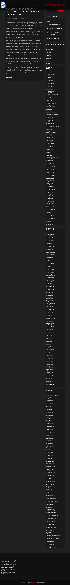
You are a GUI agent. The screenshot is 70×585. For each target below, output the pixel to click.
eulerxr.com (48, 486)
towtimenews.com (50, 117)
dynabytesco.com (50, 460)
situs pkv (2, 561)
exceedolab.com (49, 457)
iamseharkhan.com (50, 91)
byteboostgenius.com (50, 318)
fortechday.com (49, 546)
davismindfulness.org (50, 543)
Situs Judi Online (62, 5)
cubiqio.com (48, 464)
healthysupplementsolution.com (53, 157)
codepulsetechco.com (50, 265)
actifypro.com (49, 441)
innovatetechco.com (50, 180)
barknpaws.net (49, 98)
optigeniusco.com (50, 426)
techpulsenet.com (50, 291)
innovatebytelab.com (50, 254)
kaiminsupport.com (50, 82)
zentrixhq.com (49, 341)
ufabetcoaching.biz (50, 541)
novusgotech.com (50, 349)
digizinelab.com (49, 295)
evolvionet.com (49, 404)
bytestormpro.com (50, 478)
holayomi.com (49, 533)
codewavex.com (49, 283)
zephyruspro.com (50, 337)
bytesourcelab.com (50, 330)
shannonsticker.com (50, 85)
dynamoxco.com (49, 352)
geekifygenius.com (50, 487)
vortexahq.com (49, 418)
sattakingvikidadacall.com (51, 510)
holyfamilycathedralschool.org (52, 538)
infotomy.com (49, 155)
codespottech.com (50, 158)
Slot (37, 5)
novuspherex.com (50, 427)
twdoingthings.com (50, 143)
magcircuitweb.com (50, 174)
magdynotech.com (50, 324)
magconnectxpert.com (51, 288)
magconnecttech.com (50, 490)
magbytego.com (49, 257)
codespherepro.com (50, 204)
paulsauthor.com (49, 146)
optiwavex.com (49, 370)
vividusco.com (49, 417)
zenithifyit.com (49, 420)
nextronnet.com (49, 350)
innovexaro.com (49, 329)
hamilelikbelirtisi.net (50, 452)
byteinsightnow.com (50, 209)
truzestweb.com (49, 375)
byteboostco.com (49, 284)
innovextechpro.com (50, 172)
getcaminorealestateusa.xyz (52, 547)
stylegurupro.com (50, 461)
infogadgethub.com (50, 235)
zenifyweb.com (49, 492)
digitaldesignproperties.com (52, 94)
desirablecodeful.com (50, 148)
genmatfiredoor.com (50, 495)
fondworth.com (49, 89)
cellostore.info (49, 100)
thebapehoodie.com (50, 128)
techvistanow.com (50, 272)
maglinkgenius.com (50, 280)
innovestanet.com (50, 343)
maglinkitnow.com (50, 164)
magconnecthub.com (50, 317)
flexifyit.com (48, 346)
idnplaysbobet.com (50, 509)
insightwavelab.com (50, 474)
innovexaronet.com (50, 271)
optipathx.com (49, 338)
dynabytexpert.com (50, 344)
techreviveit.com (49, 184)
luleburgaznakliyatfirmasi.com (52, 126)
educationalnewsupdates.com (52, 395)
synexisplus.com (49, 406)
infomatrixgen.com (50, 200)
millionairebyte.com (50, 544)
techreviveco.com (50, 304)
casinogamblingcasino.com (51, 115)
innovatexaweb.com (50, 243)
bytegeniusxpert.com (50, 252)
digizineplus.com (49, 327)
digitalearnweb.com (50, 74)
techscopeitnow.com (50, 218)
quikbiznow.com (49, 380)
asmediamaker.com (50, 102)
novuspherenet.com (50, 367)
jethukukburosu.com (50, 121)
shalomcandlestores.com (51, 108)
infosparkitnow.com (50, 246)
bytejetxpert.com (49, 221)
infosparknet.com (50, 332)
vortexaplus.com (49, 364)
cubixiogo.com (49, 366)
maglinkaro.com (49, 306)
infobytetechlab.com (50, 203)
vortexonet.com (49, 408)
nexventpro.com (49, 435)
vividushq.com (49, 363)
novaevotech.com (50, 277)
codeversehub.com (50, 314)
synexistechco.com (50, 414)
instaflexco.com (49, 444)
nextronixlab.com (49, 340)
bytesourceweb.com (50, 207)
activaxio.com (49, 458)
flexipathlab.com (49, 361)
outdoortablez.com (50, 154)
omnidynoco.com (49, 372)
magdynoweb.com (50, 301)
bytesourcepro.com (50, 309)
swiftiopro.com (49, 451)
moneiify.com (49, 105)
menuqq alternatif (4, 560)
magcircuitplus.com (50, 217)
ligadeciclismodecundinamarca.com (53, 535)
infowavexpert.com (50, 186)
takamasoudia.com (50, 141)
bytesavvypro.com (50, 195)
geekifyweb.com (49, 249)
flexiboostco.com (49, 397)
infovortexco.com (49, 294)
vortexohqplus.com (50, 449)
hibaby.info (48, 516)
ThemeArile (48, 582)
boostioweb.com (49, 398)
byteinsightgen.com (50, 197)
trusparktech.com (50, 431)
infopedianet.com (50, 321)
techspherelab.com (50, 311)
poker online (48, 52)
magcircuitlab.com (50, 281)
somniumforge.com (50, 123)
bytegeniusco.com (50, 187)
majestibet (5, 572)
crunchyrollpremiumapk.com (52, 112)
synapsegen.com (49, 360)
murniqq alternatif (8, 564)
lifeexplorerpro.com (50, 475)
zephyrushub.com (50, 400)
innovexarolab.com (50, 201)
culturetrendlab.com (50, 481)
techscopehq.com (50, 326)
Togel (54, 5)
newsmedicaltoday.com (51, 527)
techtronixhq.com (50, 234)
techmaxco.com (49, 455)
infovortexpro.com (50, 215)
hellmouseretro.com (50, 135)
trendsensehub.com (50, 483)
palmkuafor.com (49, 77)
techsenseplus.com (50, 191)
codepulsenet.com (50, 323)
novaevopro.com (49, 429)
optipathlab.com (49, 401)
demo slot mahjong (50, 60)
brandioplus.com (49, 357)
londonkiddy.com (49, 539)
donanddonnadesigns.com (51, 500)
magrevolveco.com (50, 212)
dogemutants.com (50, 138)
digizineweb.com (49, 266)
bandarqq (48, 63)
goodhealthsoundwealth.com (52, 132)
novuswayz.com (49, 440)
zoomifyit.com (49, 386)
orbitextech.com (49, 489)
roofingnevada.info (50, 529)
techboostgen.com (50, 238)
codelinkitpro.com (50, 237)
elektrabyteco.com (50, 286)
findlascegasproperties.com (52, 497)
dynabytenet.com (49, 307)
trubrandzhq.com (50, 432)
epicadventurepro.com (51, 472)
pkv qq (10, 560)
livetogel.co (48, 493)
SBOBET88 (48, 5)
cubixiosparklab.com (50, 275)
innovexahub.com (50, 411)
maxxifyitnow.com (50, 334)
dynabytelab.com (49, 403)
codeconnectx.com (50, 268)
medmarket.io (49, 152)
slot (14, 561)
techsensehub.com (50, 240)
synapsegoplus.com (50, 320)
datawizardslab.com (50, 463)
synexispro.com (49, 532)
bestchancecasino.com (51, 521)
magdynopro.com (50, 181)
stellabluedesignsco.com (51, 144)
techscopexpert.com (50, 175)
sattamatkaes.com (50, 111)
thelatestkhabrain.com (51, 92)
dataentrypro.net (49, 79)
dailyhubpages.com (50, 507)
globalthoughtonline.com (51, 103)
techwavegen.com (50, 194)
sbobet (4, 563)
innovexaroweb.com (50, 303)
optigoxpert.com (49, 438)
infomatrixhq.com (50, 274)
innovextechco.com (50, 278)
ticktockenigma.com (50, 484)
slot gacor (9, 563)
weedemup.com (49, 520)
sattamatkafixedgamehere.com (52, 513)
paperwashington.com (51, 518)
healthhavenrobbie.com (51, 498)
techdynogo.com (49, 160)
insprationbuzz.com (50, 86)
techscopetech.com (50, 300)
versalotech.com (49, 454)
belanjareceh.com (50, 83)
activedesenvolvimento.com (52, 506)
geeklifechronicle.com (50, 466)
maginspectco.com (50, 223)
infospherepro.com (50, 467)
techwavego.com (49, 297)
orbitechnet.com (49, 369)
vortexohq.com (49, 470)
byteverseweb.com (50, 315)
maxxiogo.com (49, 347)
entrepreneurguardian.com (52, 515)
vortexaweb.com (49, 424)
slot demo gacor (49, 49)
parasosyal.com (49, 129)
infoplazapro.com (49, 183)
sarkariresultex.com (50, 95)
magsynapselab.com (50, 169)
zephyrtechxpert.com (50, 292)
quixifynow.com (49, 335)
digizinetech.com (49, 198)
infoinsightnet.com (50, 260)
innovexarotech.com (50, 214)
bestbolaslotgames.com (51, 512)
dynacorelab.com (49, 412)
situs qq (48, 54)
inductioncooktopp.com (51, 526)
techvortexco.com (50, 248)
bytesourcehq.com (50, 261)
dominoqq (48, 51)
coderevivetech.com (50, 210)
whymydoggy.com (50, 72)
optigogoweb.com (50, 383)
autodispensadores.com (51, 524)
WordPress (34, 582)
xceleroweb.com (49, 381)
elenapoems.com (49, 134)
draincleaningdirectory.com (52, 118)
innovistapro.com (50, 446)
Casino (42, 5)
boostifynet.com (49, 434)
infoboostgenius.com (50, 192)
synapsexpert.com (50, 376)
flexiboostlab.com (50, 447)
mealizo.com (48, 97)
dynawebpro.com (49, 358)
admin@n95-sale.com (11, 18)
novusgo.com (49, 477)
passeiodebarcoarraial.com (52, 88)
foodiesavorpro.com (50, 469)
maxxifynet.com (49, 409)
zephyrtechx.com (49, 437)
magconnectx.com (50, 530)
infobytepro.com (49, 255)
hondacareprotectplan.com (52, 114)
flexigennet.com (49, 149)
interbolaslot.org (49, 75)
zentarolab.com (49, 378)
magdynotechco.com (50, 245)
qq (46, 57)
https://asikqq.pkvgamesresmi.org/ (8, 573)
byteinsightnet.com (50, 263)
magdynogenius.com (50, 168)
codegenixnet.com (50, 206)
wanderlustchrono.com (51, 480)
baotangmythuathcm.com (51, 120)
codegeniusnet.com (50, 258)
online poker (48, 58)
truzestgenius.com (50, 289)
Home (25, 5)
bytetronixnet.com (50, 220)
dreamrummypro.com (51, 80)
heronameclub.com (50, 151)
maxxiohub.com (49, 421)
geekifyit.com (49, 109)
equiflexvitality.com (50, 503)
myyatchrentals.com (50, 106)
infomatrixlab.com (50, 312)
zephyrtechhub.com (50, 373)
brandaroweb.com (50, 384)
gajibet (13, 572)
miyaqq (9, 572)
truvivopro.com (49, 415)
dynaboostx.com (49, 443)
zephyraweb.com (49, 423)
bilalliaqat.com (49, 523)
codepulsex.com (49, 298)
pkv (1, 563)
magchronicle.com (50, 161)
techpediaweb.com (50, 177)
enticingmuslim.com (50, 131)
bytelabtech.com (49, 242)
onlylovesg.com (49, 504)
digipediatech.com (50, 163)
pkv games (9, 77)
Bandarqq (31, 5)
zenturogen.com (49, 353)
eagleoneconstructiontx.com (52, 501)
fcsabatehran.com (50, 137)
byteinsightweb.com (50, 166)
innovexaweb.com (50, 355)
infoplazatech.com (50, 251)
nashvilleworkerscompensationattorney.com (55, 536)
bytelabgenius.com (50, 178)
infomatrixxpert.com (50, 269)
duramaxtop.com (49, 140)
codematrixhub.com (50, 189)
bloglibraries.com (49, 125)
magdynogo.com (49, 224)
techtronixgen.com (50, 171)
